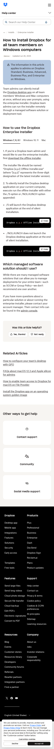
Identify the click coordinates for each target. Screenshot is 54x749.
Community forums (14, 667)
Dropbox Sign (34, 553)
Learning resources (36, 624)
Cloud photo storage (14, 595)
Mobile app (10, 527)
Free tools (9, 567)
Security (8, 547)
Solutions (9, 542)
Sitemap (31, 619)
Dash (29, 542)
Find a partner (11, 687)
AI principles (33, 614)
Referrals (9, 672)
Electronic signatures (15, 615)
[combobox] (27, 22)
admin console (29, 310)
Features (8, 537)
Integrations (10, 532)
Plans (30, 563)
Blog (6, 642)
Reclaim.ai (32, 557)
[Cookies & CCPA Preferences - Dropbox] (27, 733)
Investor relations (35, 652)
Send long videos (13, 590)
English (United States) (15, 715)
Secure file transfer (14, 600)
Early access (10, 553)
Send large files (12, 585)
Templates (9, 563)
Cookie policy (34, 600)
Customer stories (13, 652)
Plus (29, 522)
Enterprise (32, 537)
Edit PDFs (9, 611)
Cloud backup (11, 605)
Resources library (13, 657)
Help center (9, 13)
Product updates (35, 567)
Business (31, 532)
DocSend (31, 547)
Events (7, 647)
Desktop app (10, 522)
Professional (33, 527)
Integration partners (14, 682)
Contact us (32, 590)
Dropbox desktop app (19, 92)
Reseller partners (13, 677)
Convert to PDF (12, 621)
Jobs (29, 647)
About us (31, 642)
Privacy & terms (34, 595)
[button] (6, 22)
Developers (10, 662)
